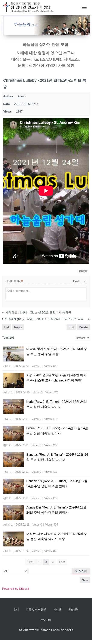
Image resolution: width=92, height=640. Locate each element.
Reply (18, 327)
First (30, 561)
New (85, 580)
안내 (16, 609)
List (6, 327)
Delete (83, 327)
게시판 (57, 609)
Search (81, 571)
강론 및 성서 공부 (36, 609)
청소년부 (73, 609)
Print (83, 271)
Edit (71, 327)
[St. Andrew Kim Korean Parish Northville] (30, 7)
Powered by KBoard (15, 588)
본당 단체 (46, 619)
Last (62, 561)
